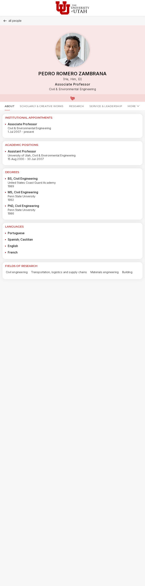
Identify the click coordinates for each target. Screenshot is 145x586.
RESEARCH (76, 106)
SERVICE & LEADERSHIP (105, 106)
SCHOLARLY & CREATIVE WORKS (41, 106)
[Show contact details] (72, 98)
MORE (132, 106)
